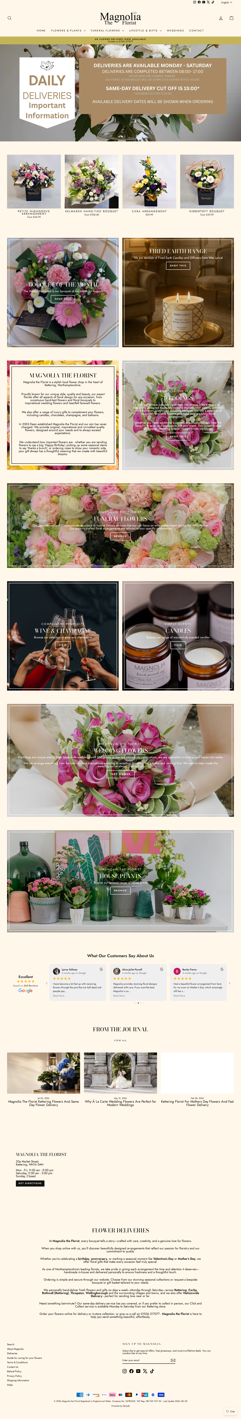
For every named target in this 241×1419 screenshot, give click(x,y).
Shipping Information (18, 1380)
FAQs (10, 1385)
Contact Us (12, 1367)
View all (120, 1040)
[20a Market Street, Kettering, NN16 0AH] (120, 1169)
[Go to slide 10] (140, 1003)
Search (10, 1344)
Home (41, 30)
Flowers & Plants (67, 30)
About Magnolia (15, 1349)
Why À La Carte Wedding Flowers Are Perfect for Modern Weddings (120, 1103)
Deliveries (12, 1353)
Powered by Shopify (121, 1406)
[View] (63, 636)
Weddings (175, 30)
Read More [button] (119, 995)
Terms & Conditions (17, 1362)
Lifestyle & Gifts (144, 30)
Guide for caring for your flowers (24, 1358)
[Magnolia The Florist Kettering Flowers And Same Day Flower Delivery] (43, 1073)
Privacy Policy (14, 1376)
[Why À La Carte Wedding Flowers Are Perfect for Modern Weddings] (120, 1073)
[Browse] (120, 525)
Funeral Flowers (106, 30)
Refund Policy (14, 1371)
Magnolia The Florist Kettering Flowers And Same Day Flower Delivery (43, 1103)
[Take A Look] (120, 760)
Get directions (30, 1183)
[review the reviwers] (161, 970)
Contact (196, 30)
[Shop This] (63, 292)
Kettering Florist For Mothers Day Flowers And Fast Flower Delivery (197, 1103)
